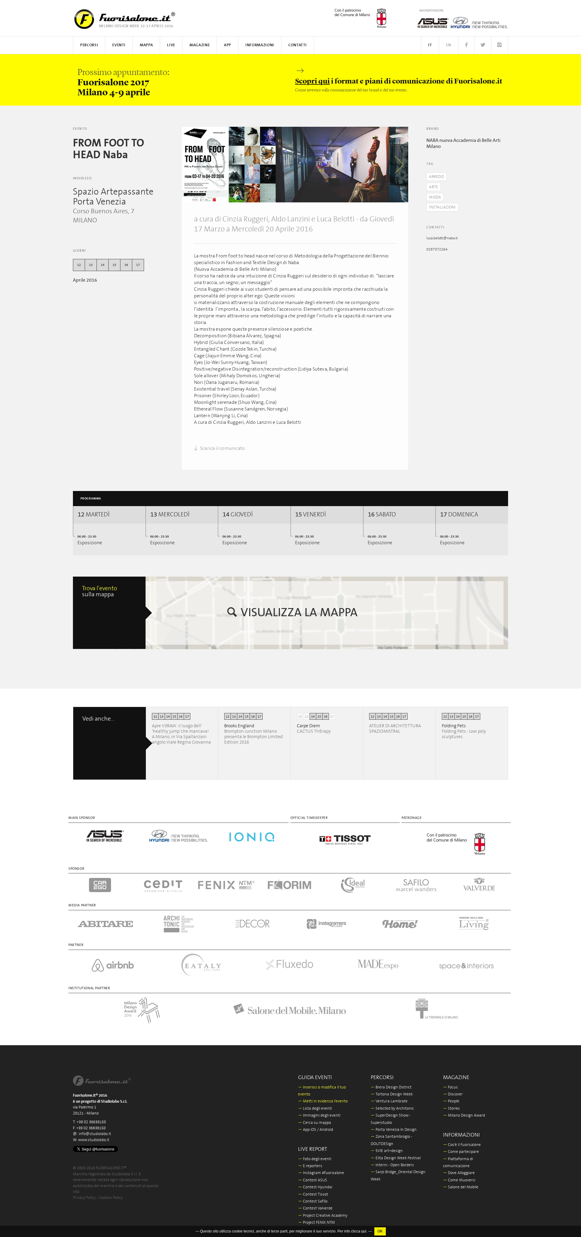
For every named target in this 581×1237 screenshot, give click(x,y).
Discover (453, 1094)
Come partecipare (461, 1152)
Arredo (436, 177)
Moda (435, 197)
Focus (450, 1087)
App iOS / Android (315, 1129)
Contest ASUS (312, 1180)
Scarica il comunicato (222, 448)
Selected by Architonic (392, 1108)
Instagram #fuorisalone (321, 1173)
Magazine (199, 45)
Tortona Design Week (392, 1094)
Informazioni (259, 45)
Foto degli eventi (314, 1159)
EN (448, 45)
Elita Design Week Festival (396, 1158)
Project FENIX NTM (316, 1222)
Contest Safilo (312, 1201)
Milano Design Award (464, 1115)
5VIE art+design (387, 1151)
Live (171, 45)
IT (430, 45)
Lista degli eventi (315, 1108)
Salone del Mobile (460, 1187)
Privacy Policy (84, 1198)
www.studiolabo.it (93, 1140)
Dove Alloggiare (459, 1173)
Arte (433, 187)
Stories (451, 1108)
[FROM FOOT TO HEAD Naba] (229, 164)
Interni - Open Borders (392, 1165)
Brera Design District (391, 1087)
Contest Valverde (315, 1208)
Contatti (297, 45)
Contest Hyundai (315, 1187)
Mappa (146, 45)
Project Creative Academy (322, 1215)
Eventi (119, 45)
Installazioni (442, 207)
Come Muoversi (459, 1180)
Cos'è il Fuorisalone (462, 1145)
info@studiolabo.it (95, 1134)
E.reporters (310, 1166)
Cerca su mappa (314, 1123)
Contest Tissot (313, 1194)
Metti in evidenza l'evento (323, 1101)
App (227, 45)
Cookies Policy (111, 1198)
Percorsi (89, 45)
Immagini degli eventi (319, 1115)
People (451, 1101)
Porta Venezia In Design (394, 1129)
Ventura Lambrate (389, 1101)
